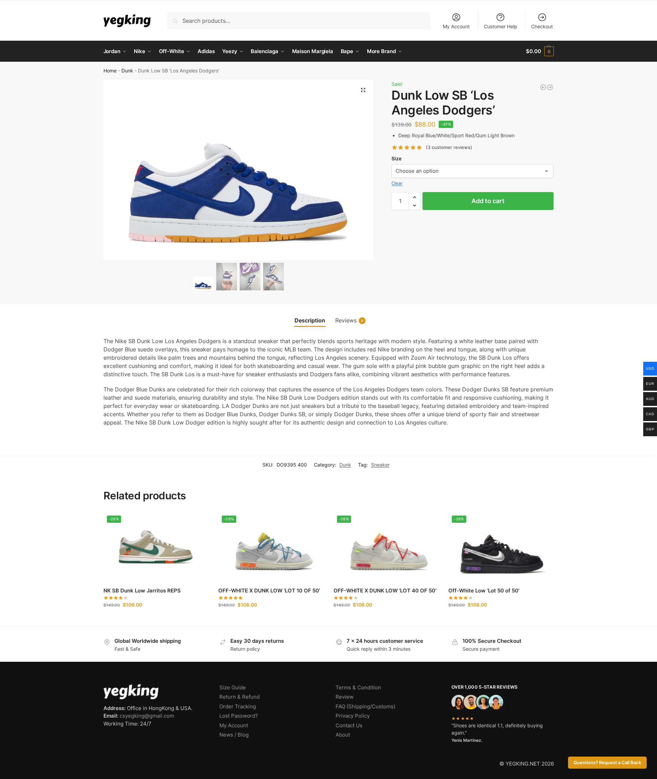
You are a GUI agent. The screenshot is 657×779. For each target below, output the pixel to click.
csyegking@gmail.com (147, 715)
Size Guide (232, 687)
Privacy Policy (353, 715)
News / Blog (234, 734)
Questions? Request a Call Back (607, 762)
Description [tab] (310, 320)
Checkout (542, 26)
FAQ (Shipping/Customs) (365, 706)
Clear (396, 183)
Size (396, 158)
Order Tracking (237, 706)
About (343, 734)
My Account (456, 26)
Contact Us (349, 725)
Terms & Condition (358, 687)
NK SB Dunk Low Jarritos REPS (142, 590)
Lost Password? (238, 715)
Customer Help (500, 26)
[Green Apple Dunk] (543, 87)
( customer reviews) (449, 148)
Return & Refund (239, 696)
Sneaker (380, 465)
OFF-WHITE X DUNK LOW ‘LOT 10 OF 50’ (269, 590)
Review (345, 696)
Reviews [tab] (349, 320)
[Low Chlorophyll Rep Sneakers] (550, 87)
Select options (155, 619)
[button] (540, 51)
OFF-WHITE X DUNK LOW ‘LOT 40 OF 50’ (385, 590)
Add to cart (488, 201)
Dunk (127, 70)
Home (110, 70)
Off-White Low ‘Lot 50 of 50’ (483, 590)
